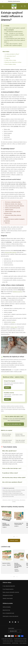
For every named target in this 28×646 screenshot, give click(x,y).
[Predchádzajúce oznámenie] (2, 1)
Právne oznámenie (23, 643)
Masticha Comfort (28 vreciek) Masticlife (18, 524)
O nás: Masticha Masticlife (9, 586)
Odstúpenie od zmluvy (8, 595)
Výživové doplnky (7, 607)
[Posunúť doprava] (16, 536)
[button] (2, 6)
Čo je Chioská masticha (8, 589)
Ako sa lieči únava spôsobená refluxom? (12, 482)
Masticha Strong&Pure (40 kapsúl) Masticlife (6, 524)
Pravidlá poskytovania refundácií (20, 638)
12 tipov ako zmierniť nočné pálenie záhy (7, 441)
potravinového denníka (10, 252)
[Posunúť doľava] (11, 536)
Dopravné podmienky (7, 643)
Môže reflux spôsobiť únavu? (9, 450)
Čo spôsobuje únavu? (10, 56)
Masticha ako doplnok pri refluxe (13, 62)
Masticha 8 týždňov (6, 563)
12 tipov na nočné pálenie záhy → (14, 424)
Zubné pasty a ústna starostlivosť (10, 616)
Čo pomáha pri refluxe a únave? (10, 473)
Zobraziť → (7, 387)
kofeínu (13, 322)
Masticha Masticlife (8, 638)
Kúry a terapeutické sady (8, 613)
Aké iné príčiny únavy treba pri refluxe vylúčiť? (13, 477)
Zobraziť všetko (14, 540)
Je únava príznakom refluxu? (12, 54)
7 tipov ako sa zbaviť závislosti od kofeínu (20, 441)
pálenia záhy (14, 327)
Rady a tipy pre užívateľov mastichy (11, 592)
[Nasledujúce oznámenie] (25, 1)
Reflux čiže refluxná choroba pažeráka (6, 435)
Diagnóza (7, 58)
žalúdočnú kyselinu (17, 291)
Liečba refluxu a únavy (10, 60)
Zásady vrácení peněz (8, 598)
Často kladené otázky (10, 64)
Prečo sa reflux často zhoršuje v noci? (11, 468)
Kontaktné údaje (15, 643)
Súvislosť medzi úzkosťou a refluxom (20, 435)
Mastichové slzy (6, 610)
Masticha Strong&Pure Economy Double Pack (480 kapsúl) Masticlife (18, 565)
